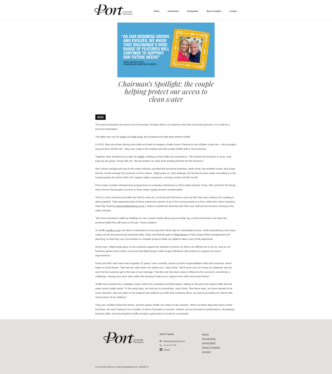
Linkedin (167, 350)
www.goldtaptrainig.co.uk (130, 206)
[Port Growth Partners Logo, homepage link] (113, 10)
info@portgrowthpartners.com (174, 341)
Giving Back (192, 11)
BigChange (181, 234)
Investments (173, 11)
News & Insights (213, 11)
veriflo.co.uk (113, 230)
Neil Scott (137, 136)
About (156, 11)
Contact (233, 11)
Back (100, 117)
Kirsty (123, 136)
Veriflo (140, 156)
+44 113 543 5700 (169, 345)
